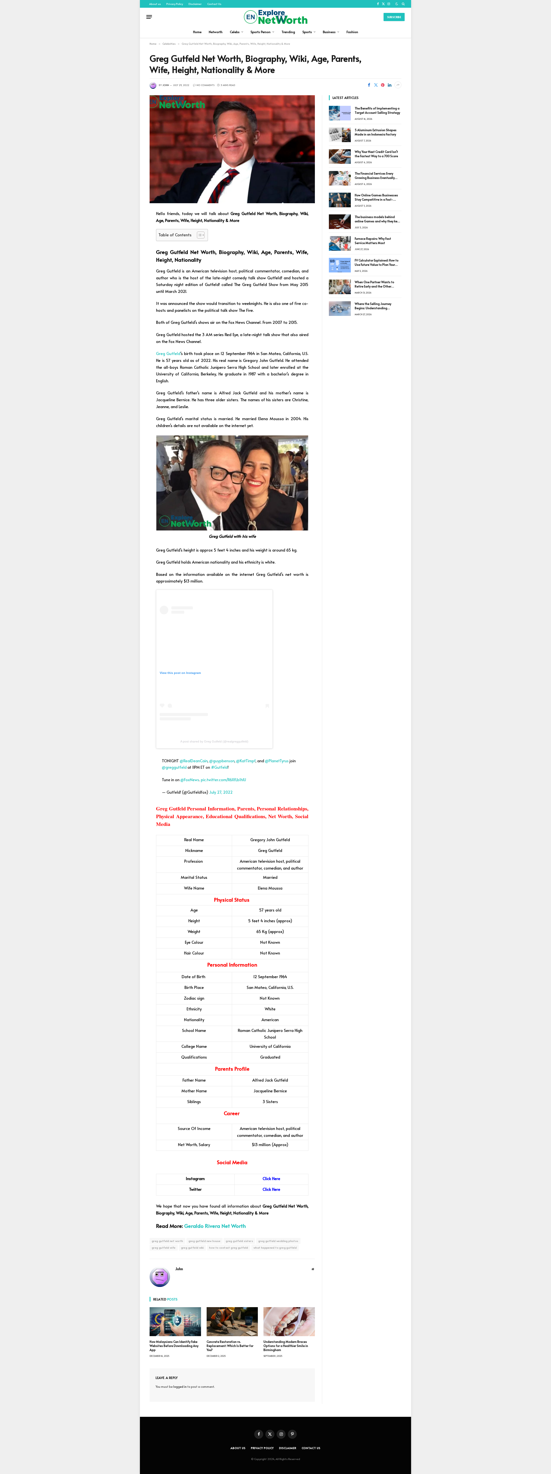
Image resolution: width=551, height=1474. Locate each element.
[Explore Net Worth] (275, 17)
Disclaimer (195, 4)
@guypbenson (221, 760)
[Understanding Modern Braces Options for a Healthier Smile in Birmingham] (289, 1321)
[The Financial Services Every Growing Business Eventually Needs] (340, 178)
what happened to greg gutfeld (275, 1248)
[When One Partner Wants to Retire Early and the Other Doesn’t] (340, 287)
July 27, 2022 (221, 792)
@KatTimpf (245, 760)
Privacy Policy (174, 4)
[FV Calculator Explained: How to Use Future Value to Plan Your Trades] (340, 265)
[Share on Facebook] (369, 84)
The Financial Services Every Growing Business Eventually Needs (375, 175)
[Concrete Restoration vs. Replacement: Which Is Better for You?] (232, 1321)
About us (155, 4)
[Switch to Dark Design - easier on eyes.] (396, 3)
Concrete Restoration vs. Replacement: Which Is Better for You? (230, 1346)
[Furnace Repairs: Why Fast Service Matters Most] (340, 243)
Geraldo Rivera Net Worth (215, 1225)
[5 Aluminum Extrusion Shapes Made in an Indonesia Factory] (340, 135)
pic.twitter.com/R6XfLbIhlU (223, 779)
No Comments (206, 85)
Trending (288, 31)
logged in (180, 1387)
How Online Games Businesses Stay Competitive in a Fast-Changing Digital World (376, 197)
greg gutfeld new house (205, 1241)
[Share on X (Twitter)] (376, 84)
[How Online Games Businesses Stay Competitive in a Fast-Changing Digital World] (340, 200)
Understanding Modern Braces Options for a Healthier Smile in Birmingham (285, 1346)
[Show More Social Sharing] (398, 84)
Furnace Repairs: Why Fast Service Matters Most (373, 241)
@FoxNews (189, 779)
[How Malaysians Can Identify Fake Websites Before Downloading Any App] (175, 1321)
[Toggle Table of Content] (198, 235)
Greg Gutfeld (168, 353)
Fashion (352, 31)
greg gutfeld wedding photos (278, 1241)
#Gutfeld (219, 767)
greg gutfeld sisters (239, 1241)
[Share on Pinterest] (382, 84)
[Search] (403, 4)
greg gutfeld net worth (167, 1241)
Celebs (235, 31)
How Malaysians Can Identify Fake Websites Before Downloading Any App (174, 1346)
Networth (216, 31)
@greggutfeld (174, 767)
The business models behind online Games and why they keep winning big (378, 219)
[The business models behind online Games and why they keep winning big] (340, 221)
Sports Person (261, 31)
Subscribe (394, 17)
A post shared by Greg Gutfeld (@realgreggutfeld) (214, 741)
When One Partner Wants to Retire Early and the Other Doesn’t (374, 284)
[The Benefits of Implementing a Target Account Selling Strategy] (340, 113)
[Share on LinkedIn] (389, 84)
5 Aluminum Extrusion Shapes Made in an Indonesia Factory (375, 132)
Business (329, 31)
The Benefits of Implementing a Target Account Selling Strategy (377, 110)
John (166, 85)
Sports (307, 31)
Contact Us (214, 4)
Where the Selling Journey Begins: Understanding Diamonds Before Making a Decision (374, 306)
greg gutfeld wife (164, 1248)
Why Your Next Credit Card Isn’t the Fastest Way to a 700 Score (376, 154)
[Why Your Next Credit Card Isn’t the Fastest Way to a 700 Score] (340, 156)
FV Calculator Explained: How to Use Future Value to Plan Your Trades (376, 262)
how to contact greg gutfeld (228, 1248)
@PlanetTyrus (277, 760)
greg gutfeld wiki (192, 1248)
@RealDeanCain (193, 760)
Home (197, 31)
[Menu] (149, 17)
